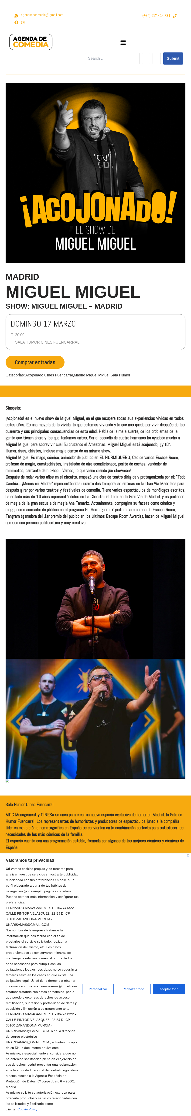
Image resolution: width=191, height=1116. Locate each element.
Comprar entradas (35, 362)
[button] (123, 43)
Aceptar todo (169, 989)
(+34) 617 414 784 (156, 15)
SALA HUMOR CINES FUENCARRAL (47, 342)
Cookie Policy (27, 1109)
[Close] (188, 855)
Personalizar (98, 989)
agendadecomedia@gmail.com (42, 14)
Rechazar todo (133, 989)
